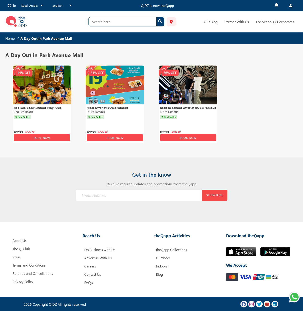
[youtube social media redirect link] (267, 304)
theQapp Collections (171, 249)
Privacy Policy (22, 281)
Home (10, 38)
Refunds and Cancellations (32, 273)
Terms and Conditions (29, 265)
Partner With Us (237, 21)
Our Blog (211, 21)
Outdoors (163, 257)
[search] (160, 21)
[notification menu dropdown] (276, 5)
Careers (90, 266)
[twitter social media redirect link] (259, 304)
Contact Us (92, 274)
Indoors (162, 266)
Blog (159, 274)
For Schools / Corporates (275, 21)
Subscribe (214, 195)
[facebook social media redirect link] (243, 304)
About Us (19, 240)
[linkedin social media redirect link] (275, 304)
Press (16, 257)
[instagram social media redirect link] (251, 304)
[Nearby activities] (171, 21)
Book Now (42, 138)
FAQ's (88, 282)
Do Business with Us (99, 249)
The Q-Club (21, 248)
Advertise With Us (98, 257)
